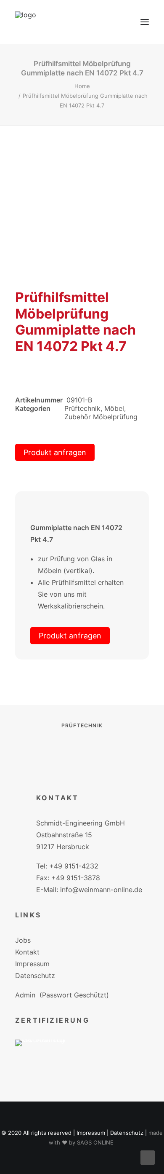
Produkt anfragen (55, 452)
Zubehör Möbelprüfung (101, 417)
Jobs (23, 940)
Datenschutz (35, 975)
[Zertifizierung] (46, 1055)
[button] (144, 22)
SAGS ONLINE (95, 1142)
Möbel (114, 408)
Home (82, 86)
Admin (25, 995)
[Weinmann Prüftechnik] (25, 21)
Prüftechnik (82, 408)
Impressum (32, 964)
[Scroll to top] (147, 1157)
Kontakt (27, 952)
